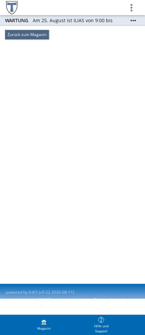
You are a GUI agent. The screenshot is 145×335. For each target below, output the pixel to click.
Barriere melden (21, 305)
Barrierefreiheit (108, 300)
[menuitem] (43, 325)
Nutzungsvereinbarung (64, 305)
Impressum (20, 300)
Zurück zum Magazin (27, 34)
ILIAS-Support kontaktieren (63, 300)
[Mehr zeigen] (133, 20)
